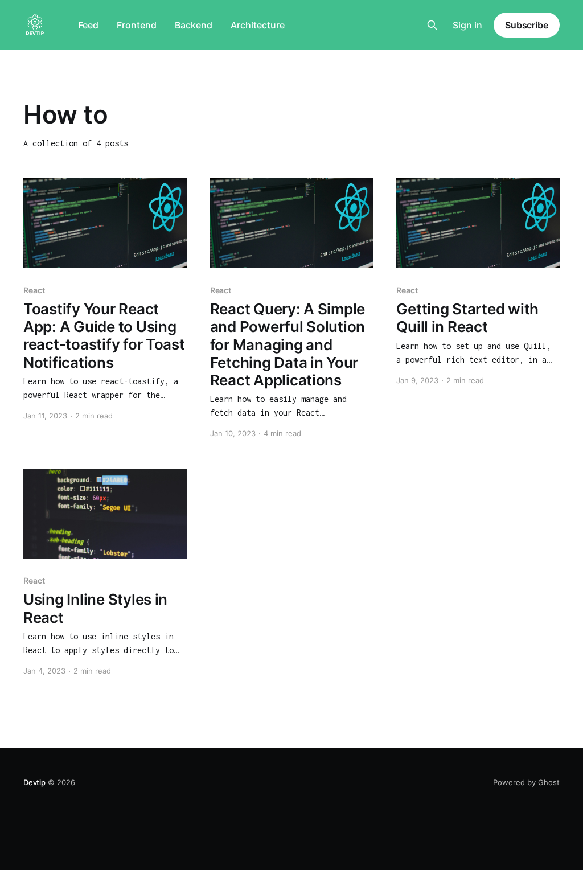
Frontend (137, 25)
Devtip (34, 782)
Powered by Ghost (526, 782)
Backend (193, 25)
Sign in (467, 25)
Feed (88, 25)
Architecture (258, 25)
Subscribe (526, 25)
